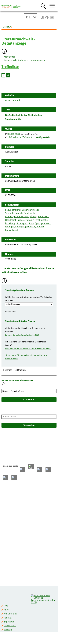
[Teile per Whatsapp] (39, 469)
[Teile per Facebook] (22, 469)
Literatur (7, 27)
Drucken (21, 370)
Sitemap (8, 629)
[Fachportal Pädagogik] (12, 6)
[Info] (3, 384)
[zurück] (3, 75)
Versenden (29, 425)
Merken (8, 370)
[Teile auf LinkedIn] (48, 469)
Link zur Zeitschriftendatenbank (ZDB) (22, 335)
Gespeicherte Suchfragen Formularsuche (24, 60)
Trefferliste (10, 67)
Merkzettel (9, 56)
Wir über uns (10, 613)
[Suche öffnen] (43, 6)
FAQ (6, 606)
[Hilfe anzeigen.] (4, 52)
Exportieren (29, 399)
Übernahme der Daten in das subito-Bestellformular (28, 348)
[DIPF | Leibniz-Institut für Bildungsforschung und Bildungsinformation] (48, 17)
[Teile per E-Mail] (5, 477)
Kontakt (7, 617)
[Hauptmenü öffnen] (52, 5)
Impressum (9, 621)
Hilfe (6, 609)
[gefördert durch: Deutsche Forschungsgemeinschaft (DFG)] (44, 598)
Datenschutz (10, 625)
